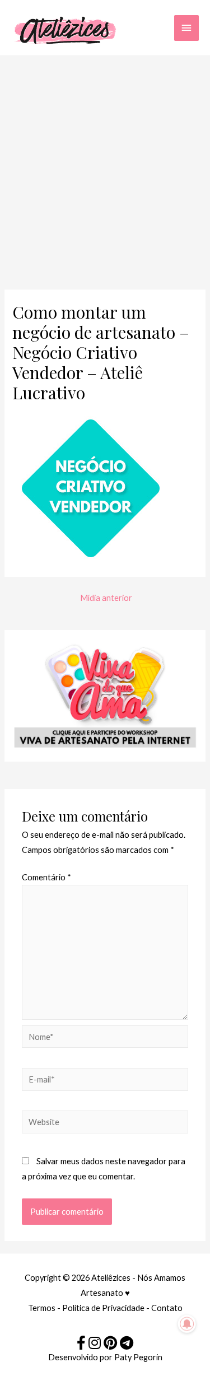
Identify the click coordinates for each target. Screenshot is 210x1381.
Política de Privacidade (103, 1308)
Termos (41, 1308)
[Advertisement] (105, 167)
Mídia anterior (106, 598)
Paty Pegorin (138, 1357)
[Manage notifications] (187, 1324)
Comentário (46, 877)
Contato (167, 1308)
